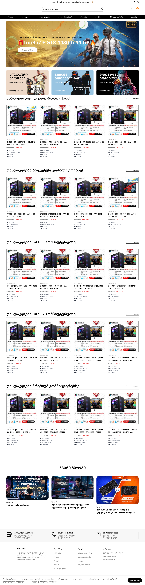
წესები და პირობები (84, 557)
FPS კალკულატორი (59, 568)
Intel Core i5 (11, 139)
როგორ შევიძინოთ (84, 565)
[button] (27, 49)
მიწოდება (56, 561)
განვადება (81, 561)
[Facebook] (134, 2)
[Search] (102, 9)
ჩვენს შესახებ (57, 553)
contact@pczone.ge (109, 559)
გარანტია (56, 565)
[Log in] (131, 9)
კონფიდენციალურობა (85, 553)
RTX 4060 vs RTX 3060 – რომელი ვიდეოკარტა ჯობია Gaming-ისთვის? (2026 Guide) (115, 512)
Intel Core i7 (11, 211)
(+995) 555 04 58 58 (109, 556)
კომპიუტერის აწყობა (17, 505)
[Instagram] (137, 2)
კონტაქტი (56, 557)
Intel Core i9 (11, 427)
